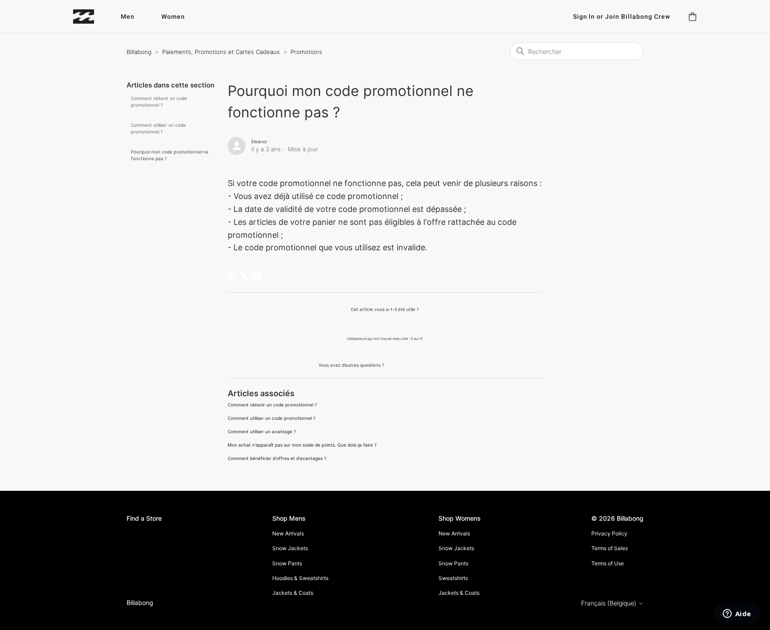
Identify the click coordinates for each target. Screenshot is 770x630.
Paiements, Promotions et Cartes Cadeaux (222, 51)
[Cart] (692, 16)
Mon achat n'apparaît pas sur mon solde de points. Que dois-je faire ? (302, 445)
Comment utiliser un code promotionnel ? (158, 128)
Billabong (139, 51)
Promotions (306, 51)
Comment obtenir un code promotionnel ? (159, 101)
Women (173, 16)
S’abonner (520, 143)
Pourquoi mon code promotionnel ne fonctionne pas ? (170, 155)
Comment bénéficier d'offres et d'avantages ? (277, 458)
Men (128, 16)
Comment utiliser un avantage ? (262, 431)
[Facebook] (232, 276)
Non (408, 323)
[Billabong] (83, 16)
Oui (362, 323)
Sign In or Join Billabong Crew (621, 16)
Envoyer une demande (418, 364)
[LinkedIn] (257, 276)
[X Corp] (244, 276)
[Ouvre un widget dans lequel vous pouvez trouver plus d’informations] (737, 614)
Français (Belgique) (609, 603)
